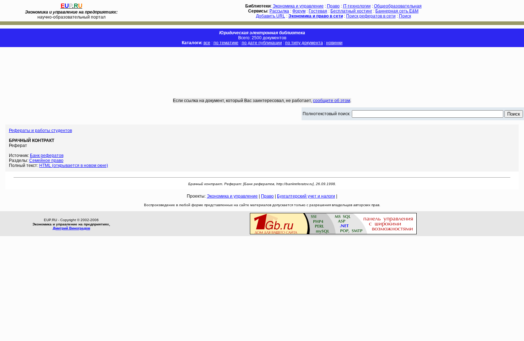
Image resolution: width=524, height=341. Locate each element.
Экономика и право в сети (315, 16)
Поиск (405, 16)
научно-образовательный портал (71, 15)
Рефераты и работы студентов (40, 130)
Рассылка (279, 11)
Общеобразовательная (398, 6)
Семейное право (46, 160)
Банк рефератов (46, 155)
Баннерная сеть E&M (396, 11)
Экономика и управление (298, 6)
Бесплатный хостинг (351, 11)
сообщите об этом (331, 100)
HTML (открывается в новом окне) (73, 165)
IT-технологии (357, 6)
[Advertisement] (262, 67)
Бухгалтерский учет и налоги (306, 196)
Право (333, 6)
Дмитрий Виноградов (71, 228)
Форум (298, 11)
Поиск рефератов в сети (371, 16)
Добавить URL (270, 16)
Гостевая (318, 11)
